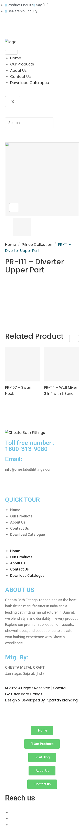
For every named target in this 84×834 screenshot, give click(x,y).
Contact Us (20, 76)
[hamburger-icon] (11, 52)
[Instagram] (21, 27)
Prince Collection (37, 244)
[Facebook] (10, 27)
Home (15, 58)
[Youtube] (33, 27)
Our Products (22, 64)
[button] (42, 545)
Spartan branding (62, 700)
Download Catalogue (29, 82)
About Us (18, 70)
